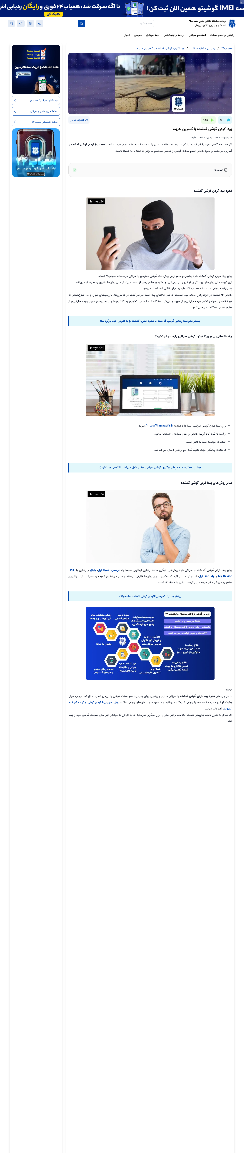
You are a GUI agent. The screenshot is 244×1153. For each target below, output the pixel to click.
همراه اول (103, 570)
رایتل (93, 570)
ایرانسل (115, 570)
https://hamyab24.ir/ (159, 425)
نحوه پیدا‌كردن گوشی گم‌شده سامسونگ (142, 596)
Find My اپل (206, 576)
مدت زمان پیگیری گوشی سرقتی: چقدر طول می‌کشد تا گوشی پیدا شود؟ (141, 467)
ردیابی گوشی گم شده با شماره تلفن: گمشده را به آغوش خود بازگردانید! (141, 321)
